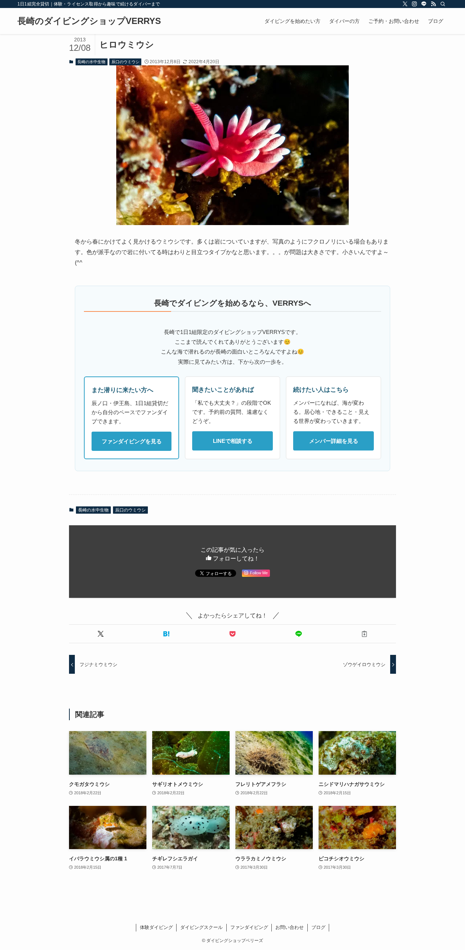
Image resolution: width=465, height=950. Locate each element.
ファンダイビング (249, 927)
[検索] (443, 4)
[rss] (433, 4)
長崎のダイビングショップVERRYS (89, 21)
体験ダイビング (156, 927)
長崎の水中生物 (91, 62)
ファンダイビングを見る (132, 441)
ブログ (318, 927)
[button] (100, 634)
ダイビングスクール (201, 927)
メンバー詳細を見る (333, 441)
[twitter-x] (405, 4)
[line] (424, 4)
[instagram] (414, 4)
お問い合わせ (289, 927)
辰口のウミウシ (126, 62)
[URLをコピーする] (364, 634)
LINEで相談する (232, 441)
